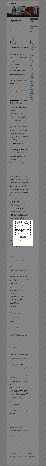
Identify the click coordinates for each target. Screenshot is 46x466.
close (32, 245)
